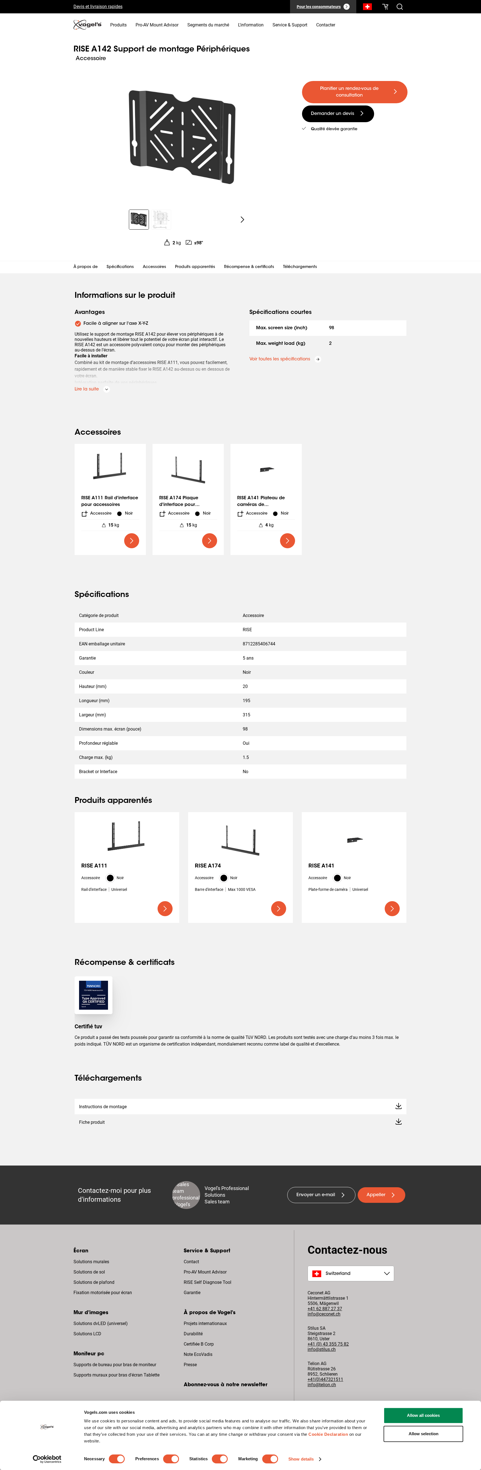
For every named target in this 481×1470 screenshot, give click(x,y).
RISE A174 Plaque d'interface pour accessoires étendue (182, 505)
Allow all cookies (423, 1415)
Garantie (192, 1292)
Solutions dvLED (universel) (100, 1323)
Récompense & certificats (249, 267)
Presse (190, 1364)
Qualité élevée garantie (334, 129)
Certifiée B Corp (199, 1344)
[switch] (171, 1458)
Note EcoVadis (198, 1354)
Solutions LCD (87, 1333)
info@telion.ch (322, 1384)
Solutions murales (91, 1261)
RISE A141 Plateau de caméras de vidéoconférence (261, 505)
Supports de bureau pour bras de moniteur (114, 1364)
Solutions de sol (89, 1272)
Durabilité (193, 1333)
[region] (183, 137)
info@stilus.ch (322, 1349)
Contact (191, 1261)
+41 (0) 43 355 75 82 (328, 1344)
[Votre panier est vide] (385, 6)
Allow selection (423, 1433)
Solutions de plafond (93, 1282)
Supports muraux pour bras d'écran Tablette (116, 1375)
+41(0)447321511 (325, 1379)
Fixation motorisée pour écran (102, 1292)
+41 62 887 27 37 (325, 1308)
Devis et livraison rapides (97, 6)
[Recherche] (367, 8)
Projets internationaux (205, 1323)
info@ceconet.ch (324, 1314)
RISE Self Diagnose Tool (207, 1282)
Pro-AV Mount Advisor (205, 1272)
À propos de (85, 267)
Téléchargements (300, 267)
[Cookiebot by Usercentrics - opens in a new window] (47, 1459)
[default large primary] (131, 540)
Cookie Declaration (328, 1434)
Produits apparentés (195, 267)
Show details (301, 1459)
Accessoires (154, 267)
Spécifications (120, 267)
